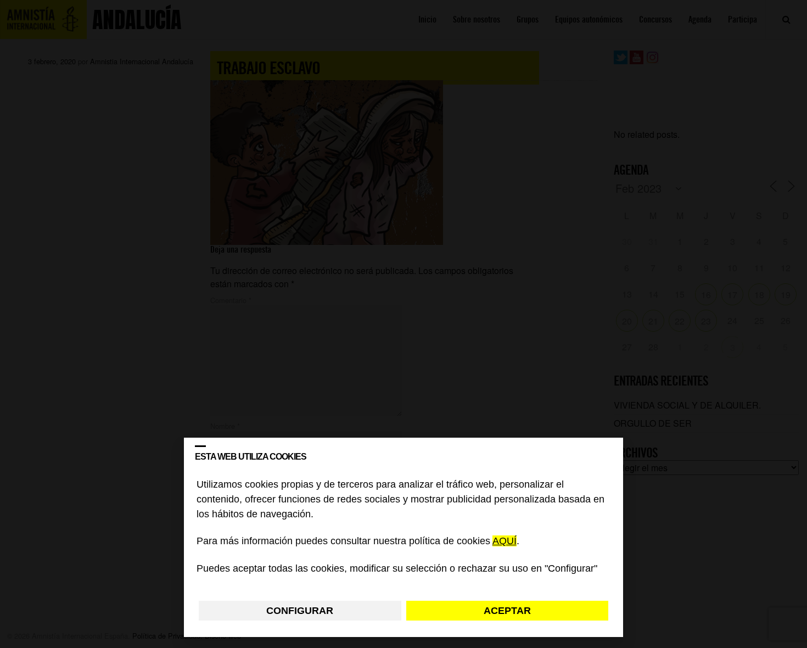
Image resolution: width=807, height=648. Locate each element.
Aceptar (507, 610)
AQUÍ (504, 541)
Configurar (299, 610)
